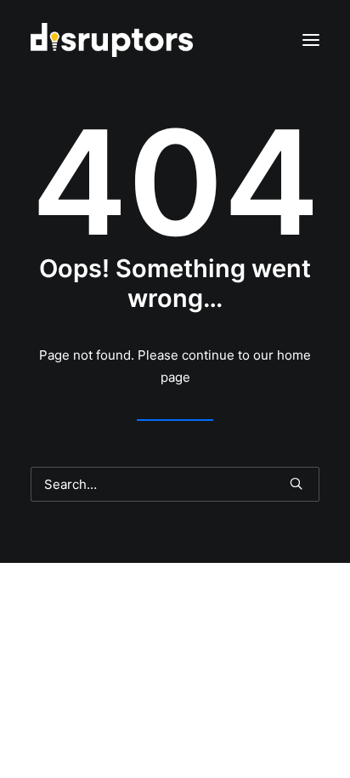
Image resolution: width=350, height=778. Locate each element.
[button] (311, 40)
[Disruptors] (112, 40)
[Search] (175, 484)
